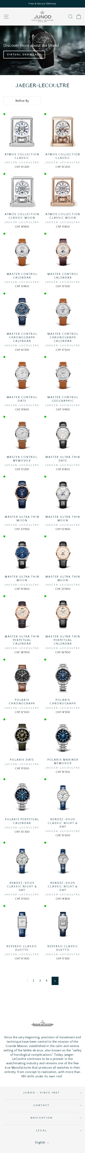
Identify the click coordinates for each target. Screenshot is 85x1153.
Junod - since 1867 (42, 1092)
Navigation (41, 1117)
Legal (41, 1130)
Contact (41, 1105)
